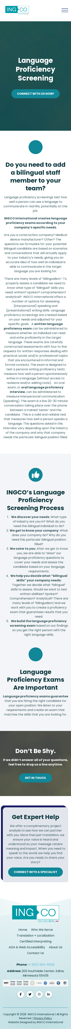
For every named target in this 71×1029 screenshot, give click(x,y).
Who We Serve (42, 930)
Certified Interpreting (35, 941)
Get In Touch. (35, 778)
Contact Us (35, 953)
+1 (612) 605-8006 (41, 964)
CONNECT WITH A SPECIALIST (35, 872)
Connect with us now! (35, 94)
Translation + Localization (35, 935)
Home (22, 930)
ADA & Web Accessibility (27, 947)
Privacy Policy (43, 1018)
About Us (55, 947)
